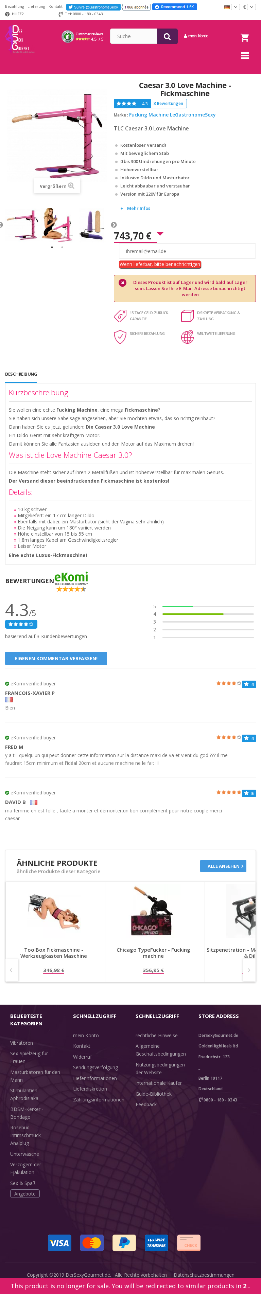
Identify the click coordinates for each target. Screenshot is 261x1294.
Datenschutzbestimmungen (204, 1275)
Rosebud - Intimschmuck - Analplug (27, 1135)
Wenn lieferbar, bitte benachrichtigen (160, 264)
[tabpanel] (22, 225)
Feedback (146, 1104)
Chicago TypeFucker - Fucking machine (153, 953)
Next (113, 225)
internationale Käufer (159, 1083)
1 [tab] (52, 247)
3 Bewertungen (168, 103)
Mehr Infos (138, 208)
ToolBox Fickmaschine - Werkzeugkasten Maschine (53, 953)
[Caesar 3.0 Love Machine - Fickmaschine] (22, 225)
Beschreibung (21, 374)
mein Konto (86, 1035)
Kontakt (56, 6)
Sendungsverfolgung (95, 1067)
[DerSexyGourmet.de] (20, 22)
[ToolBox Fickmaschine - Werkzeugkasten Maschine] (54, 911)
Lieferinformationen (95, 1078)
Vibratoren (21, 1043)
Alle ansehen (224, 866)
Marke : (121, 115)
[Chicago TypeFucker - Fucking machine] (153, 911)
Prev (11, 970)
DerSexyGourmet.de (88, 1275)
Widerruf (82, 1057)
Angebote (25, 1193)
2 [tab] (62, 247)
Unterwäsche (24, 1154)
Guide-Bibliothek (154, 1094)
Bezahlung (14, 6)
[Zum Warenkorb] (244, 29)
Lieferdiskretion (90, 1088)
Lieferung (36, 6)
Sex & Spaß (23, 1183)
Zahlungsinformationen (98, 1099)
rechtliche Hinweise (157, 1035)
